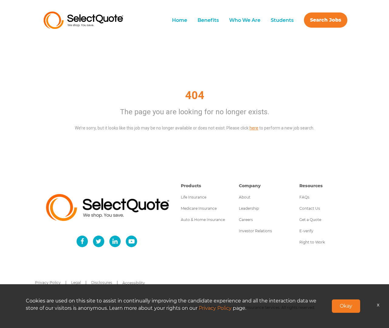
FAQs (304, 197)
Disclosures (101, 282)
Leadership (249, 208)
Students (282, 20)
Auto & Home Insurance (203, 219)
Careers (246, 219)
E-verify (306, 231)
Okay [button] (346, 306)
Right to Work (312, 242)
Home (179, 20)
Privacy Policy (48, 282)
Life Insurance (193, 197)
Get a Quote (310, 219)
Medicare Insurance (199, 208)
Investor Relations (255, 231)
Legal (76, 282)
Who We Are (244, 20)
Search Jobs (325, 20)
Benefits (208, 20)
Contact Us (309, 208)
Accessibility (133, 283)
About (244, 197)
